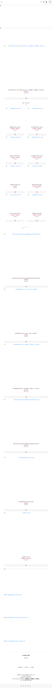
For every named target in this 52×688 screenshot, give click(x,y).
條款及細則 (28, 676)
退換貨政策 (24, 676)
